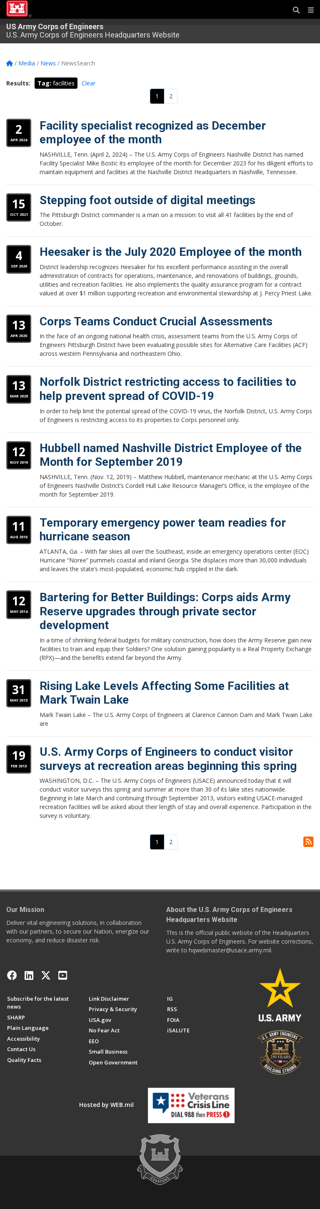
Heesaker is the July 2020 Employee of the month (171, 252)
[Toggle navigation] (307, 10)
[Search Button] (293, 10)
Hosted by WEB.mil (106, 1105)
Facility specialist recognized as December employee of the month (153, 133)
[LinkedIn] (29, 975)
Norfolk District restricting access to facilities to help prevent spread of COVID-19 (168, 389)
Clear (88, 83)
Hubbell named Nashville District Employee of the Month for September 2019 (171, 455)
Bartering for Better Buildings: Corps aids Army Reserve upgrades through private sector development (165, 611)
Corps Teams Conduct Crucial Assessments (156, 321)
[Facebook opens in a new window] (12, 975)
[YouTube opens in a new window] (62, 975)
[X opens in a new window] (46, 975)
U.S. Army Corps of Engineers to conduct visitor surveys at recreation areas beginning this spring (168, 759)
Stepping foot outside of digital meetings (147, 200)
